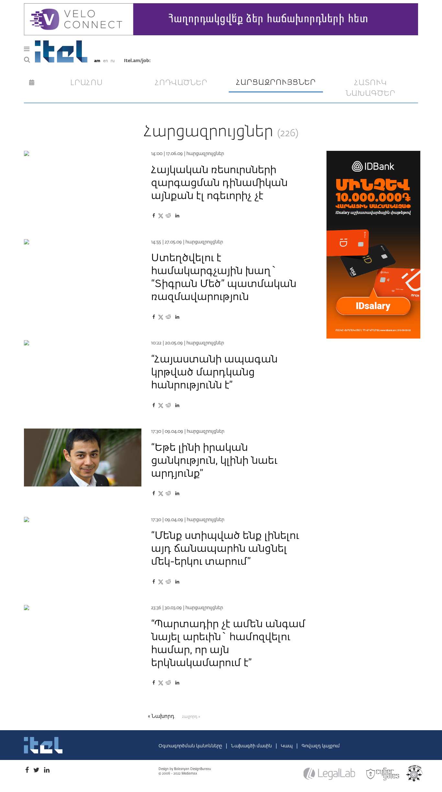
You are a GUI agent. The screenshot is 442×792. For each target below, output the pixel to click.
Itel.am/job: (137, 61)
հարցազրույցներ (276, 82)
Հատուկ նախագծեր (370, 88)
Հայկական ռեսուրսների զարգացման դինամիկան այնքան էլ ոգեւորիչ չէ (219, 183)
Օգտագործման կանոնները (191, 746)
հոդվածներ (181, 83)
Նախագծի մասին (252, 746)
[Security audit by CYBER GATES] (383, 774)
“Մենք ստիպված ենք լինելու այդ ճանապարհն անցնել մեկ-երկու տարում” (225, 549)
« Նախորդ (162, 716)
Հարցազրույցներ (205, 153)
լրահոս (86, 83)
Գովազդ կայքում (321, 746)
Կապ (287, 746)
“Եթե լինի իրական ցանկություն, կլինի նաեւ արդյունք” (214, 461)
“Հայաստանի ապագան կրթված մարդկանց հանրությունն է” (214, 372)
